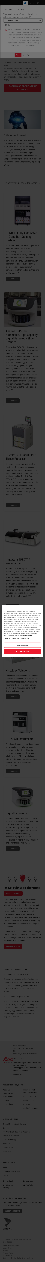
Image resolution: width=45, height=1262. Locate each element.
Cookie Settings (22, 645)
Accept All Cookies (22, 651)
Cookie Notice (27, 635)
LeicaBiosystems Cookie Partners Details (17, 639)
